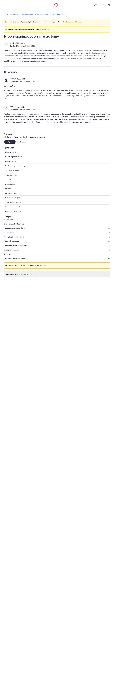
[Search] (105, 5)
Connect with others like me (57, 228)
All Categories (9, 220)
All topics (8, 180)
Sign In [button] (10, 142)
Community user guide (12, 198)
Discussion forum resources (57, 258)
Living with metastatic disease (57, 245)
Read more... (44, 265)
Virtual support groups (13, 202)
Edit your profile (10, 152)
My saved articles (11, 193)
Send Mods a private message (15, 166)
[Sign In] (109, 5)
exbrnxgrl (13, 79)
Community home (11, 175)
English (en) (96, 5)
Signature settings (11, 161)
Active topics (10, 184)
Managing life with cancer (57, 237)
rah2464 (12, 107)
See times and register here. (72, 22)
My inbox (8, 189)
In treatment (57, 232)
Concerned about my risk (57, 224)
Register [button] (23, 142)
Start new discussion (12, 170)
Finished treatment (57, 241)
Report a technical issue (13, 211)
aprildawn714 (14, 43)
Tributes (57, 254)
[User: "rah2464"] (6, 108)
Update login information (13, 157)
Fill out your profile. (26, 274)
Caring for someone (57, 250)
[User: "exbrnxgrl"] (6, 80)
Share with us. (44, 30)
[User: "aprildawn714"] (6, 44)
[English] (56, 5)
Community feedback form (14, 207)
